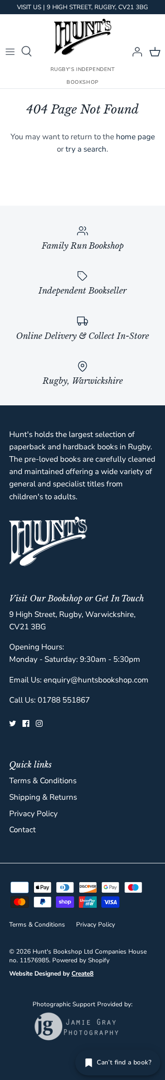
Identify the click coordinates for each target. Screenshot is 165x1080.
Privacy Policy (33, 813)
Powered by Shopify (81, 960)
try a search (86, 149)
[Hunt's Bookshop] (82, 37)
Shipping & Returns (43, 797)
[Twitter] (12, 723)
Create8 (83, 973)
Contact (22, 829)
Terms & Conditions (43, 780)
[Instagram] (39, 723)
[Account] (135, 51)
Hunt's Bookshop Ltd (63, 951)
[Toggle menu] (10, 51)
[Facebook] (25, 723)
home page (135, 136)
